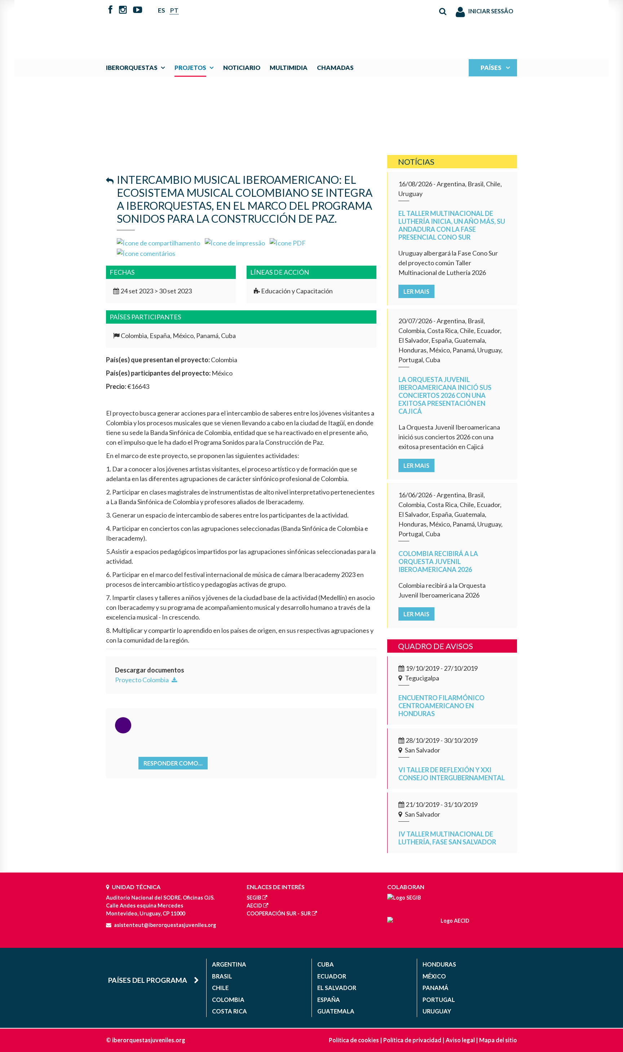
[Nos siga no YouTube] (137, 10)
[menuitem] (137, 67)
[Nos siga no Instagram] (123, 10)
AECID (254, 905)
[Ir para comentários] (146, 253)
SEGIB (254, 898)
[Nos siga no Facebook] (110, 10)
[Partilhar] (158, 242)
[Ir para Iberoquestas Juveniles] (294, 25)
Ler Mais (416, 291)
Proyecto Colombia (142, 680)
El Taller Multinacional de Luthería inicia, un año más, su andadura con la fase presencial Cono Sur (451, 225)
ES (161, 10)
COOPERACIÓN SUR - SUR (279, 913)
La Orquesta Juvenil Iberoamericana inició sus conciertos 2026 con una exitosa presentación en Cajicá (444, 395)
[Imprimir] (235, 242)
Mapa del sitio (498, 1040)
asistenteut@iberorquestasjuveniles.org (165, 925)
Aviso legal (460, 1040)
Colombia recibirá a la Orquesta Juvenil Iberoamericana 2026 (438, 561)
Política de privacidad (412, 1040)
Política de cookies (354, 1040)
